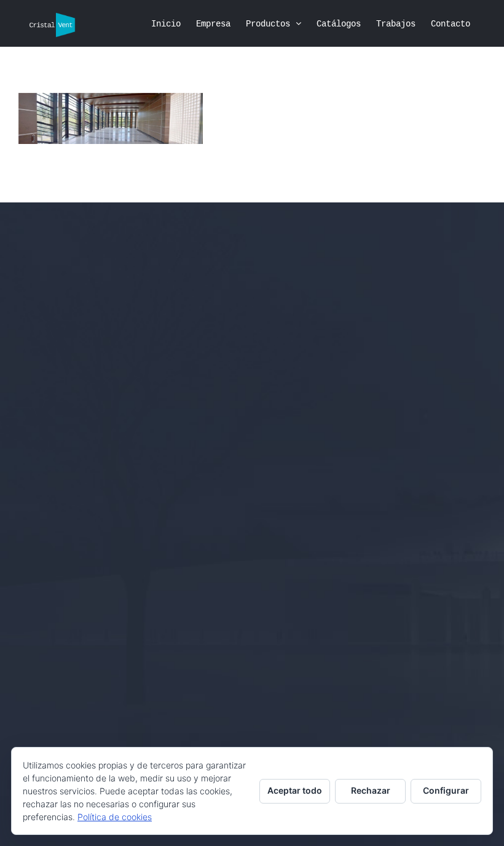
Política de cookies (114, 817)
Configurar (446, 790)
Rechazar (370, 790)
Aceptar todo (294, 790)
